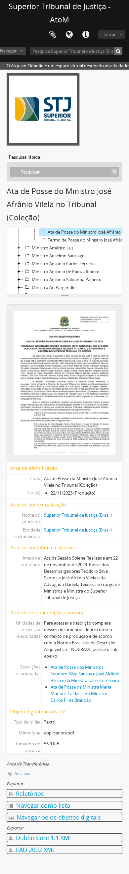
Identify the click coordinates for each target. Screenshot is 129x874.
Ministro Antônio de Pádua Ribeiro (66, 272)
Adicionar (23, 773)
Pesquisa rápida (24, 157)
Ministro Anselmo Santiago (58, 256)
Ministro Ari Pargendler (54, 287)
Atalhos (85, 34)
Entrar (110, 34)
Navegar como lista (42, 805)
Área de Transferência (52, 34)
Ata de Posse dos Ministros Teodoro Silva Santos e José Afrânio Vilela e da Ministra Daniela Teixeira (85, 673)
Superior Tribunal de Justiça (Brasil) (78, 515)
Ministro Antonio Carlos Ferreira (63, 264)
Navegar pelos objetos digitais (58, 817)
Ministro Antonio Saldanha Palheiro (67, 279)
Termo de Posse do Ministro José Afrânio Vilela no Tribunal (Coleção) (88, 240)
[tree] (64, 261)
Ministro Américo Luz (52, 248)
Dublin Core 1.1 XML (43, 838)
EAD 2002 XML (34, 850)
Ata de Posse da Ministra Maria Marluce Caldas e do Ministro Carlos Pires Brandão (81, 693)
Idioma (69, 34)
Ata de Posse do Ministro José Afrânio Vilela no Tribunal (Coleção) (88, 232)
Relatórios (29, 793)
